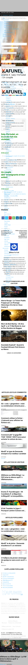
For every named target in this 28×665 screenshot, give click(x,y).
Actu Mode (8, 268)
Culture (6, 93)
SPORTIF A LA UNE (9, 190)
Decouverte (5, 248)
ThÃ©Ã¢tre (8, 100)
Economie (6, 109)
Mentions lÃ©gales (12, 621)
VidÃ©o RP (7, 293)
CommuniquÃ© (9, 107)
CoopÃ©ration (9, 143)
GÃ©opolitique (7, 142)
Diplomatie (8, 145)
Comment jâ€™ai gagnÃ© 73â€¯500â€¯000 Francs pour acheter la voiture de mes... (13, 437)
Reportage (6, 257)
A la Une (6, 84)
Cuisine (7, 273)
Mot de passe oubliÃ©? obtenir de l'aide (11, 54)
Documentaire (7, 255)
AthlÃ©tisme (7, 197)
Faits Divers (7, 221)
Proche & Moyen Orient (11, 160)
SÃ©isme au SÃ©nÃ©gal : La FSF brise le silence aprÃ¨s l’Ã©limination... (12, 477)
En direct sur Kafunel (11, 88)
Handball (6, 199)
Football (6, 201)
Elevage (8, 125)
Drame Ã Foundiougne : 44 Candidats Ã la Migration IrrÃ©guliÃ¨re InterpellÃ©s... (12, 494)
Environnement (7, 136)
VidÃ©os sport (7, 295)
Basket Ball (7, 194)
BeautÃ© (8, 116)
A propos (6, 23)
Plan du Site (7, 30)
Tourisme (8, 183)
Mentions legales (8, 27)
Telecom (6, 244)
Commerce (8, 120)
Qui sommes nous (8, 21)
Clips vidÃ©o (7, 287)
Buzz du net (7, 215)
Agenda (8, 106)
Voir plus (3, 458)
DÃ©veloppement (10, 122)
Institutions (8, 169)
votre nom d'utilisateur (6, 46)
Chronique (6, 253)
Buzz (5, 212)
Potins (5, 228)
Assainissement (9, 138)
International (7, 147)
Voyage (7, 282)
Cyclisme (6, 196)
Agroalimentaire (9, 113)
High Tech (6, 239)
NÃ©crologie (7, 224)
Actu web (6, 235)
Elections (8, 165)
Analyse (6, 250)
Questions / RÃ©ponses (10, 264)
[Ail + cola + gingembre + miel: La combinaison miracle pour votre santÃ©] (14, 398)
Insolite (6, 223)
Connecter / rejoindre (8, 15)
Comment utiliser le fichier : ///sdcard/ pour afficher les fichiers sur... (12, 420)
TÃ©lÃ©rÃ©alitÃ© (8, 291)
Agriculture (8, 111)
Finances (8, 129)
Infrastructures (9, 187)
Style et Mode (7, 266)
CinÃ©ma (8, 98)
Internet (6, 241)
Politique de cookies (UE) (8, 629)
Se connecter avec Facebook (9, 53)
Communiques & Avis (9, 104)
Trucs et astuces (8, 232)
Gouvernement (9, 167)
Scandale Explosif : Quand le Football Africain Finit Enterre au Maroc (13, 347)
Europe (7, 154)
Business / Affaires (10, 118)
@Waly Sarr (3, 664)
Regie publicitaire (8, 32)
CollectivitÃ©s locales (11, 163)
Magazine (6, 262)
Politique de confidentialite (12, 28)
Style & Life (8, 280)
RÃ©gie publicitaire (6, 626)
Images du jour (7, 260)
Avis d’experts (7, 251)
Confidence (7, 217)
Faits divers (5, 210)
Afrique (7, 149)
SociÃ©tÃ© (7, 174)
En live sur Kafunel (10, 89)
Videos (4, 284)
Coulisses (8, 275)
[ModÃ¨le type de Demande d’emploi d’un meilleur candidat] (14, 445)
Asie (7, 152)
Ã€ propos (4, 622)
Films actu (6, 286)
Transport (6, 185)
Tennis (5, 206)
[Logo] (12, 94)
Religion (8, 181)
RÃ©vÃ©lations (8, 230)
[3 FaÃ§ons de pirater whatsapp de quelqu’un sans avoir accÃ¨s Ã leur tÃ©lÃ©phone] (14, 552)
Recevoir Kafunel (7, 36)
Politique (6, 161)
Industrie (8, 131)
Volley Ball (6, 208)
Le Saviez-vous (9, 277)
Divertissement (7, 219)
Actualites (5, 82)
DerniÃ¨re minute (10, 86)
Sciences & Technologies (9, 233)
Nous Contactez (17, 626)
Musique (6, 289)
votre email (3, 63)
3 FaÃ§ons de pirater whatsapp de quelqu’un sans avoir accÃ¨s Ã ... (13, 560)
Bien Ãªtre (8, 271)
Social (7, 179)
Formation (8, 176)
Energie (7, 127)
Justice (7, 178)
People (6, 226)
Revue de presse (8, 170)
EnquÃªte (6, 259)
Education (6, 134)
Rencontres (8, 278)
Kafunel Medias (8, 25)
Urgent (7, 91)
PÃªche (7, 133)
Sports (4, 188)
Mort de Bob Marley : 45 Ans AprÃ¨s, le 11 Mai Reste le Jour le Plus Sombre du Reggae (13, 326)
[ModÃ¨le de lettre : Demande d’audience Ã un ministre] (14, 537)
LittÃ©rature (9, 102)
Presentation (6, 19)
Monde (7, 158)
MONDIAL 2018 (8, 203)
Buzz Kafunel (7, 214)
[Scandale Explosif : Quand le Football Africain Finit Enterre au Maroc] (14, 336)
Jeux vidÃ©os (7, 242)
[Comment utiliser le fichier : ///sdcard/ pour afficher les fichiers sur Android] (14, 412)
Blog (4, 18)
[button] (3, 78)
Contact (5, 34)
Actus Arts (8, 97)
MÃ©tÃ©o (8, 140)
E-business (7, 237)
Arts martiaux (7, 192)
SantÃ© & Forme (8, 172)
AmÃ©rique (8, 151)
